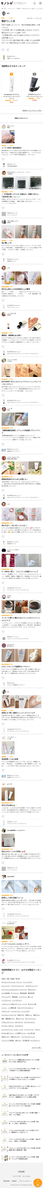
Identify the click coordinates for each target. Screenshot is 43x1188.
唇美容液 (15, 997)
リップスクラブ (17, 1000)
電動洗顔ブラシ (10, 1018)
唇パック (30, 997)
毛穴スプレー (32, 989)
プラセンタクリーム (8, 1022)
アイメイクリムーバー (17, 986)
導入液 (18, 978)
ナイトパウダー (27, 982)
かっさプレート (35, 1040)
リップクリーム (6, 1000)
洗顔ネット (28, 1015)
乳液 (8, 978)
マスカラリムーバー (31, 986)
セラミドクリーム (30, 1018)
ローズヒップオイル (8, 1026)
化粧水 (4, 978)
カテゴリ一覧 (16, 1176)
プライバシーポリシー (25, 1181)
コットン (4, 1008)
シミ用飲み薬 (12, 1008)
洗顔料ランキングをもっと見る (31, 110)
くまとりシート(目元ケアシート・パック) (14, 1004)
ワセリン (37, 1029)
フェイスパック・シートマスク (20, 1011)
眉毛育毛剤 (31, 993)
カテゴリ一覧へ (36, 1047)
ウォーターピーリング (28, 1037)
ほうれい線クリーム (8, 1033)
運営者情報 (6, 1181)
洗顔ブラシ (36, 1015)
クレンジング (6, 986)
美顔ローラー (6, 1037)
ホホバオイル (19, 1022)
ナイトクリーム (29, 1029)
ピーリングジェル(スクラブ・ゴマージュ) (14, 989)
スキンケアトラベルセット (25, 1008)
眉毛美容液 (23, 993)
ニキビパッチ (6, 1011)
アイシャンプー (6, 997)
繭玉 (3, 1018)
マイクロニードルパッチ (9, 1015)
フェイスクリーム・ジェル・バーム (12, 1029)
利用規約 (14, 1181)
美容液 (12, 978)
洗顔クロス (21, 1015)
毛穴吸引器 (26, 1040)
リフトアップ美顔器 (8, 1040)
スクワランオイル (29, 1022)
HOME (21, 1171)
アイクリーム (15, 993)
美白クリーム (20, 1018)
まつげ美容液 (6, 993)
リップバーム (23, 997)
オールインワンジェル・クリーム (12, 982)
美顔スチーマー (15, 1037)
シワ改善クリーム (20, 1033)
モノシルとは (26, 1176)
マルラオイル (19, 1026)
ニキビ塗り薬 (31, 1033)
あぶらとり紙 (32, 1004)
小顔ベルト (18, 1040)
